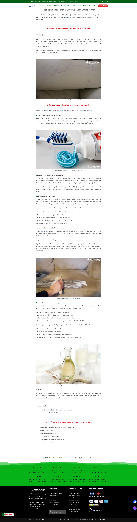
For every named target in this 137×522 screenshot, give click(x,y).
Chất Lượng (73, 5)
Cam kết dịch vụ (52, 500)
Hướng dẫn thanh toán (74, 502)
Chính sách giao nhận (74, 500)
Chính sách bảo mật (73, 504)
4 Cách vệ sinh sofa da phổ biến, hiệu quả (49, 413)
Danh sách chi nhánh (74, 511)
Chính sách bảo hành (54, 502)
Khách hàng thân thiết (74, 506)
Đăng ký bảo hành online (74, 509)
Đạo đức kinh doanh (53, 495)
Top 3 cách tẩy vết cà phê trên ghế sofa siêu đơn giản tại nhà (54, 410)
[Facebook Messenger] (135, 508)
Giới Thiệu (101, 1)
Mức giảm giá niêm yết (74, 495)
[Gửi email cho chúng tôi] (96, 493)
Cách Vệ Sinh (86, 5)
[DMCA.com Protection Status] (94, 504)
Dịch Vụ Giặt (56, 5)
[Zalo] (135, 501)
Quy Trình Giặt (65, 5)
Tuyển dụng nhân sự (53, 506)
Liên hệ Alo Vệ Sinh (7, 516)
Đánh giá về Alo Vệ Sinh (74, 493)
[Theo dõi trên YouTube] (98, 493)
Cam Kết (80, 5)
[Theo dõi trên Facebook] (91, 493)
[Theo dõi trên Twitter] (93, 493)
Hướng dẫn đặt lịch (73, 497)
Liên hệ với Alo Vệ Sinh (54, 504)
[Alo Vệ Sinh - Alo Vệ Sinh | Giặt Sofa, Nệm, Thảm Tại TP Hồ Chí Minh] (36, 5)
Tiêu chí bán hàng (53, 497)
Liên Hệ (106, 1)
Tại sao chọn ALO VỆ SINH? (55, 493)
